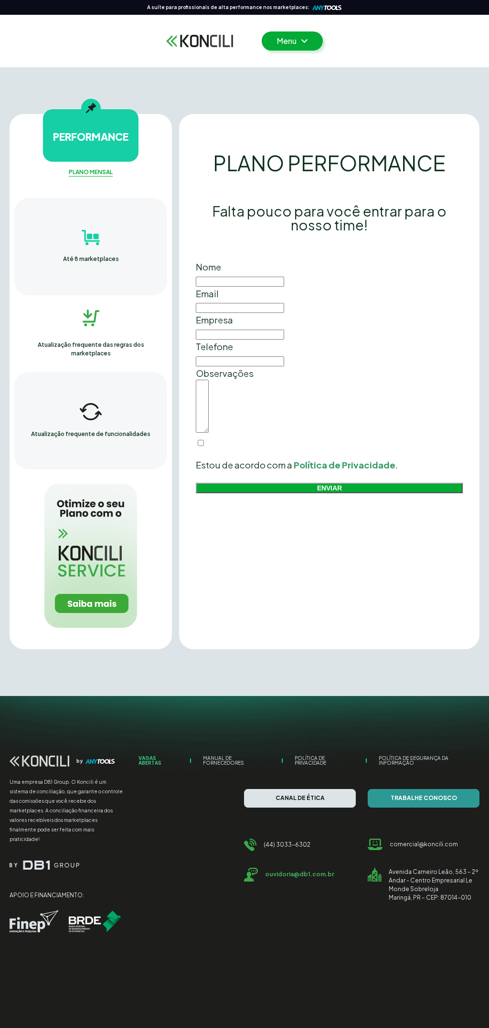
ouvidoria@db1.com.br (299, 874)
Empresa (214, 319)
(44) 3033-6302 (287, 844)
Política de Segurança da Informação (413, 760)
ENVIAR (329, 488)
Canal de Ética (300, 797)
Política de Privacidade (310, 760)
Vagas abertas (149, 760)
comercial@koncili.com (424, 844)
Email (207, 293)
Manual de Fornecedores (223, 760)
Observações (225, 373)
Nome (208, 266)
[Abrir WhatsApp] (465, 1003)
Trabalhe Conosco (424, 797)
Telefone (214, 346)
